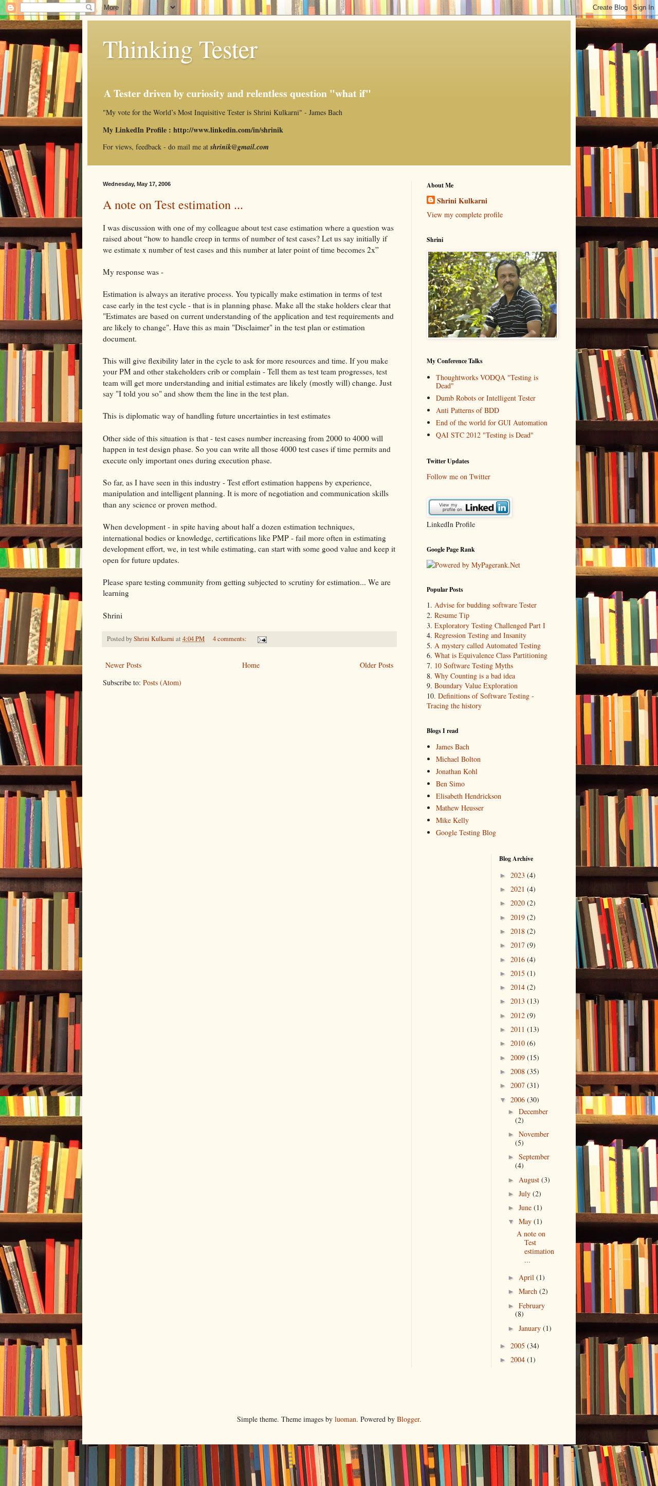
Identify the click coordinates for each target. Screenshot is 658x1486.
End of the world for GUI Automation (491, 422)
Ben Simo (450, 783)
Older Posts (376, 665)
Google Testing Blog (466, 832)
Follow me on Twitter (458, 476)
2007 (518, 1085)
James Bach (452, 746)
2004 (518, 1359)
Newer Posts (123, 665)
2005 (518, 1345)
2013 (518, 1001)
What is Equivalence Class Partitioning (490, 655)
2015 (518, 973)
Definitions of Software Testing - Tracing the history (480, 701)
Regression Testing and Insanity (480, 635)
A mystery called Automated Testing (487, 645)
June (526, 1207)
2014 (518, 987)
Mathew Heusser (460, 808)
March (529, 1291)
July (526, 1193)
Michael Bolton (458, 759)
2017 (518, 945)
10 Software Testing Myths (473, 665)
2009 (518, 1057)
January (531, 1328)
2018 (518, 931)
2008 (518, 1071)
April (527, 1277)
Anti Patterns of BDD (467, 410)
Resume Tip (451, 615)
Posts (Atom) (162, 682)
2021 (518, 889)
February (532, 1305)
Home (251, 665)
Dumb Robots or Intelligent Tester (486, 398)
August (530, 1179)
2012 (518, 1015)
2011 (518, 1029)
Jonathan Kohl (457, 771)
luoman (345, 1419)
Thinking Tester (180, 48)
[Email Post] (261, 638)
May (526, 1221)
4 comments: (230, 638)
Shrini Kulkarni (462, 201)
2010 (518, 1043)
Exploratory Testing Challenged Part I (489, 625)
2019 (518, 917)
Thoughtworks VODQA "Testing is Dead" (487, 381)
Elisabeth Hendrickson (468, 796)
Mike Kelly (452, 820)
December (533, 1111)
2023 (518, 875)
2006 (518, 1099)
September (534, 1156)
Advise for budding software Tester (485, 605)
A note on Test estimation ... (173, 204)
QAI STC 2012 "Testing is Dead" (485, 435)
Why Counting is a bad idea (474, 676)
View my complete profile (465, 214)
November (534, 1134)
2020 (518, 903)
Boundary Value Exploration (476, 685)
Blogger (408, 1419)
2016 (518, 959)
